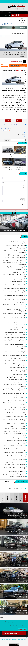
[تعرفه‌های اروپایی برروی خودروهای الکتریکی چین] (20, 162)
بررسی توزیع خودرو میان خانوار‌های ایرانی (17, 400)
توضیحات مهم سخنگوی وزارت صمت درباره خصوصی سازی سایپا (14, 348)
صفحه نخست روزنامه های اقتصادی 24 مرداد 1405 (15, 438)
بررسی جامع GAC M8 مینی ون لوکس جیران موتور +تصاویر (17, 564)
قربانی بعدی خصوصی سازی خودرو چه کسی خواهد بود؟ (14, 468)
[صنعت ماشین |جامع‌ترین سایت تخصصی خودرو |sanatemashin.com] (14, 7)
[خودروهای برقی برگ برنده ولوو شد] (8, 150)
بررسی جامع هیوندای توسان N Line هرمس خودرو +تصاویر (17, 531)
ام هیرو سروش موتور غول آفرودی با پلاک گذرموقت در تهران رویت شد (14, 242)
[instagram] (15, 15)
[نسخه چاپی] (4, 24)
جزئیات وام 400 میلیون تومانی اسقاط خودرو (16, 440)
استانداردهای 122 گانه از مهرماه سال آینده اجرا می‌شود (14, 474)
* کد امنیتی (23, 196)
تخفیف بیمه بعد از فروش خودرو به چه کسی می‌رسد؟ (14, 355)
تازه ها (9, 15)
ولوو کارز (17, 124)
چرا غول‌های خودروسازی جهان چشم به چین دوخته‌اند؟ (14, 420)
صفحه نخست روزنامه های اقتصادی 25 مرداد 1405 (15, 410)
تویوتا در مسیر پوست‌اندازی (20, 325)
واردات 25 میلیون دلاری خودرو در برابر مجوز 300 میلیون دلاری (14, 403)
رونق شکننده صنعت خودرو (20, 269)
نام (24, 176)
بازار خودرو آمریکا (7, 124)
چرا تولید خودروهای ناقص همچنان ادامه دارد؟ (16, 379)
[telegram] (18, 15)
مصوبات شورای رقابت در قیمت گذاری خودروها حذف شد (14, 305)
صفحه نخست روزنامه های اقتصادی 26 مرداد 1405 (15, 382)
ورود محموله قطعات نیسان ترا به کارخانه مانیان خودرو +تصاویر (14, 434)
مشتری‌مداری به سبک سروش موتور (18, 302)
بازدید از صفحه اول (20, 132)
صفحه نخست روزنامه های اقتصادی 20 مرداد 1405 (15, 464)
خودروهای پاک (22, 22)
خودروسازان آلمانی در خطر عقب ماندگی (17, 443)
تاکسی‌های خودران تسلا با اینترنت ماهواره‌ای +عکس (15, 452)
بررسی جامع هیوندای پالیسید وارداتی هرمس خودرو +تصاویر (16, 596)
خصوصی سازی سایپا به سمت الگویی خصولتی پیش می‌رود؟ (14, 341)
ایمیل (24, 180)
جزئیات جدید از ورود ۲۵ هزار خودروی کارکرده (16, 255)
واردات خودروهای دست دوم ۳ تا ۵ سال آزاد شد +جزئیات (14, 285)
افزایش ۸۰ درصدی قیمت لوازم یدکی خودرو (16, 423)
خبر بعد (18, 120)
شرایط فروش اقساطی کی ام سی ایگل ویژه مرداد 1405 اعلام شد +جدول (14, 394)
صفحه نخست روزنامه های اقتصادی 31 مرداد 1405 (15, 288)
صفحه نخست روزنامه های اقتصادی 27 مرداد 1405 (15, 361)
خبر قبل (8, 120)
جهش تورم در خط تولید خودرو (19, 374)
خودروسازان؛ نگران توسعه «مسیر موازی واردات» (15, 332)
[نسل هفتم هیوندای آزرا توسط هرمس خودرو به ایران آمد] (14, 511)
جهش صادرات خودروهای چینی (19, 398)
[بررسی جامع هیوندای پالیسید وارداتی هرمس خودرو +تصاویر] (14, 591)
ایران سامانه (11, 644)
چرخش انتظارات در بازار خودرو (19, 459)
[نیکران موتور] (13, 27)
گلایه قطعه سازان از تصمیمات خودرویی (17, 471)
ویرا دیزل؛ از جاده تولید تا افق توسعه (18, 367)
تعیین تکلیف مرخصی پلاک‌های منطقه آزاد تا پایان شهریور (14, 275)
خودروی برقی (13, 124)
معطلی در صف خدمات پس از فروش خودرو (16, 377)
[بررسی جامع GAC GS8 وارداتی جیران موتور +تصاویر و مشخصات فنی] (14, 575)
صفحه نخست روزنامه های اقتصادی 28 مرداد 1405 (15, 337)
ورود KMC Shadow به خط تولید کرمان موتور (16, 462)
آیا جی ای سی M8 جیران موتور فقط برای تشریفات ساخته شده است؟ (14, 263)
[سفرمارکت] (13, 65)
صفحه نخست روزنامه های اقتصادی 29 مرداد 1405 (15, 300)
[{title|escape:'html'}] (14, 223)
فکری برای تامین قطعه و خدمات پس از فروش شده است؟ (14, 352)
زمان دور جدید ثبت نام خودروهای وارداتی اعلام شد (15, 267)
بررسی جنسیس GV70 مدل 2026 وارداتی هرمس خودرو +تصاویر (16, 612)
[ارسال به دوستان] (2, 24)
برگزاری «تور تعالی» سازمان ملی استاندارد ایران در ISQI (14, 314)
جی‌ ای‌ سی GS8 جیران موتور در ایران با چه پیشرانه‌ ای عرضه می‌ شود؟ (14, 292)
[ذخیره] (5, 23)
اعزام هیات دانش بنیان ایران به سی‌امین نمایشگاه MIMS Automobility (14, 413)
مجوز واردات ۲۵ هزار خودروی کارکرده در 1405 (16, 272)
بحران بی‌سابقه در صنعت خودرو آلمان (18, 476)
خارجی (18, 22)
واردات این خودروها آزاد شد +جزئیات (18, 330)
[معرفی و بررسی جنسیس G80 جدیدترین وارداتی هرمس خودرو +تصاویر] (14, 543)
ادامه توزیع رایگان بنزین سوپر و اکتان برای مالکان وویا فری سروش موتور (14, 390)
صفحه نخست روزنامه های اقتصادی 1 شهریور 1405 (15, 257)
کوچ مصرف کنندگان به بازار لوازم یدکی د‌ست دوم (15, 428)
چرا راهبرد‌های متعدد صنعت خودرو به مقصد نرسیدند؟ (14, 426)
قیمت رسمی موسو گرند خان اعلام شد (18, 281)
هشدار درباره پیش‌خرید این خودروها (18, 279)
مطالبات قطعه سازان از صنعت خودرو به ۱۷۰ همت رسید (14, 318)
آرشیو (1, 617)
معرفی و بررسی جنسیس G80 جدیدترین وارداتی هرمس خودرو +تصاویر (15, 547)
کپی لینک (7, 140)
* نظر (24, 185)
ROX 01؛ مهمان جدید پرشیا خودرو (18, 358)
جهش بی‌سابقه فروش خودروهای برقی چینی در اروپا (15, 446)
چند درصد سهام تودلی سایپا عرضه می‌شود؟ (16, 322)
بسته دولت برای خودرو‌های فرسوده (18, 327)
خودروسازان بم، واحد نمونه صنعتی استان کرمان (16, 245)
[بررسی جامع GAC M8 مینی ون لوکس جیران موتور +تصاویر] (14, 559)
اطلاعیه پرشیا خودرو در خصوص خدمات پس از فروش (14, 260)
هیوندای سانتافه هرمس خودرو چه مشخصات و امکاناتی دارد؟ (14, 371)
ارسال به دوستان (21, 135)
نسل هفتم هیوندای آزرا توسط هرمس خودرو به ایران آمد (14, 296)
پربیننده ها (4, 15)
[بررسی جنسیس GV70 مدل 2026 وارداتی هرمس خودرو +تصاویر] (14, 607)
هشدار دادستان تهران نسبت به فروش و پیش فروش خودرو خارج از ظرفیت (14, 310)
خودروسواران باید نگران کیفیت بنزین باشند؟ (16, 248)
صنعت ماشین (19, 70)
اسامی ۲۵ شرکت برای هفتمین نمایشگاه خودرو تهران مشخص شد (14, 385)
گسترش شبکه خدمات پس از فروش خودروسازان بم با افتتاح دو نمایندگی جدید (14, 364)
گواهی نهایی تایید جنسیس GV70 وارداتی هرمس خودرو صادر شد (14, 251)
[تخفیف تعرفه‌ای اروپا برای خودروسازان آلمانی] (8, 162)
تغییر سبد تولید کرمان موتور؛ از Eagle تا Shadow (15, 407)
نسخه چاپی (21, 137)
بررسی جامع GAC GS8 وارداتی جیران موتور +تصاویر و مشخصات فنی (15, 580)
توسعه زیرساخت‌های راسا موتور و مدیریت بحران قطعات (14, 456)
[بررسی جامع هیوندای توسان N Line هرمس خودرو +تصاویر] (14, 527)
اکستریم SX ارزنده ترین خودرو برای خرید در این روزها (14, 431)
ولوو (19, 124)
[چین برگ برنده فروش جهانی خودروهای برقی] (20, 150)
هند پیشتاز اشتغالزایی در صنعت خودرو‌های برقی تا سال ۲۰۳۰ (14, 449)
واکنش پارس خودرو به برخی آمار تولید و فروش (16, 335)
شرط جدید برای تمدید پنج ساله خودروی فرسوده (15, 344)
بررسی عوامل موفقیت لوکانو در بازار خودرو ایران (16, 416)
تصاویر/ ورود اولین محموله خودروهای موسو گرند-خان (14, 231)
